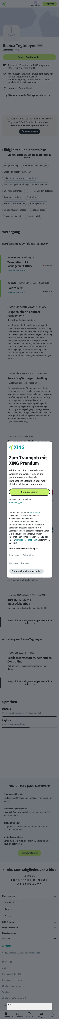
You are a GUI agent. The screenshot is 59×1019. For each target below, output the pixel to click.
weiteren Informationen (26, 540)
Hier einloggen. (16, 502)
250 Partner (34, 512)
